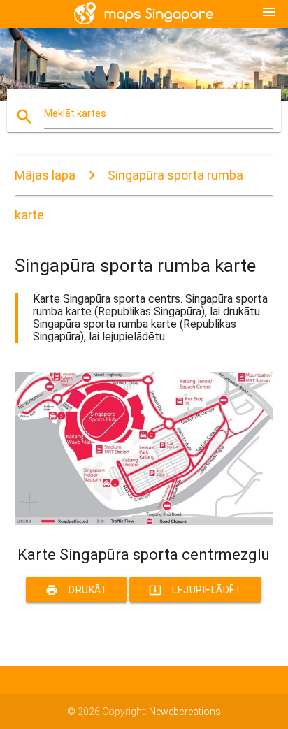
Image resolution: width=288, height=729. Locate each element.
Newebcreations (185, 711)
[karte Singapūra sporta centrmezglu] (144, 521)
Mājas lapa (45, 175)
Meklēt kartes (75, 113)
